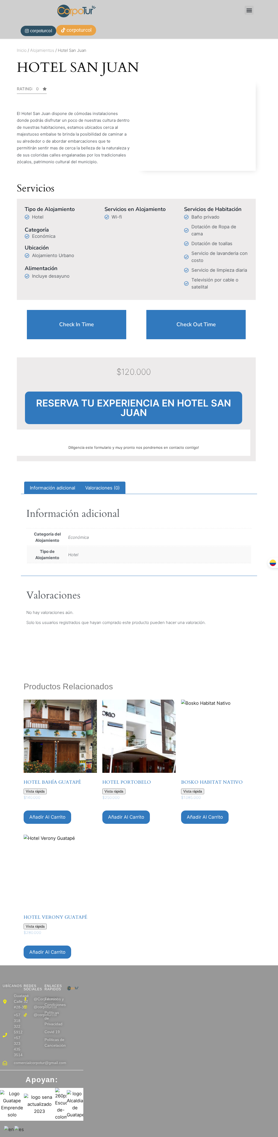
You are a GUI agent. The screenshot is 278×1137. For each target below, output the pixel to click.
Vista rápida (35, 791)
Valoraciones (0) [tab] (102, 488)
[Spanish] (19, 1129)
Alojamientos (42, 50)
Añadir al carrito (47, 817)
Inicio (22, 50)
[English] (9, 1129)
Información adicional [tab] (52, 488)
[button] (249, 10)
